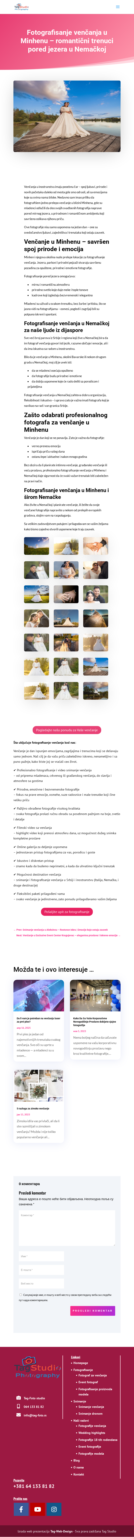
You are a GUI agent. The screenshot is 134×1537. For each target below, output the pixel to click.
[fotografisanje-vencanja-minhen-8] (95, 698)
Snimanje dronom (90, 1414)
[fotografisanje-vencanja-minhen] (36, 553)
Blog (76, 1460)
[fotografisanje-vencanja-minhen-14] (36, 698)
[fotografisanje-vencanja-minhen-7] (95, 674)
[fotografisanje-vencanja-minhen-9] (66, 578)
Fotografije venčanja (92, 1426)
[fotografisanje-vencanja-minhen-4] (66, 626)
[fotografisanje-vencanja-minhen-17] (95, 602)
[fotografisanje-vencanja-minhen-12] (66, 602)
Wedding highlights (92, 1433)
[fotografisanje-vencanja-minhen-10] (95, 650)
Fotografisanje (83, 1370)
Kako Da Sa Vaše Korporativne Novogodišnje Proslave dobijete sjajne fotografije (94, 1021)
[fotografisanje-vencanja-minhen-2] (36, 602)
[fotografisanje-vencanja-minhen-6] (95, 626)
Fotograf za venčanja (93, 1375)
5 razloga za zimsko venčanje (33, 1108)
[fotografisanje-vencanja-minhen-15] (36, 626)
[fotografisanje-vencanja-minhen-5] (95, 578)
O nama (78, 1467)
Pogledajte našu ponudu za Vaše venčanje (67, 730)
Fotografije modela (91, 1454)
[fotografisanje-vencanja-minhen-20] (36, 650)
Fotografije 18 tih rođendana (98, 1440)
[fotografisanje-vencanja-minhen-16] (95, 553)
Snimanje (79, 1401)
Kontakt (78, 1474)
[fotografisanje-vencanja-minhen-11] (66, 553)
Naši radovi (81, 1421)
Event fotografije (90, 1447)
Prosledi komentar (93, 1310)
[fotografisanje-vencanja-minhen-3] (66, 650)
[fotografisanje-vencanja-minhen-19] (66, 674)
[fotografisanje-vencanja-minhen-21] (36, 578)
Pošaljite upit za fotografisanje (66, 912)
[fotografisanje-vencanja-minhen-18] (66, 698)
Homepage (80, 1363)
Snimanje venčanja (91, 1407)
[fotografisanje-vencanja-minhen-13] (36, 674)
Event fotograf (88, 1382)
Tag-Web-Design (61, 1531)
